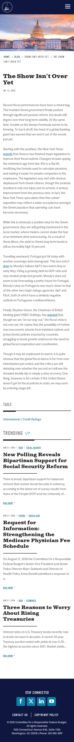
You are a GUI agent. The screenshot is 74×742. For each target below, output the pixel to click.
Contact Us (20, 715)
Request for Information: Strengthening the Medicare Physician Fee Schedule (36, 535)
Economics (31, 600)
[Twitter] (31, 701)
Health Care (34, 515)
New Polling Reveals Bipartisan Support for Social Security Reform (35, 461)
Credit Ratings (32, 419)
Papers (22, 515)
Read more (8, 503)
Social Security (33, 447)
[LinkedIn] (41, 701)
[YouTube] (51, 701)
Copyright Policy (47, 715)
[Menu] (67, 6)
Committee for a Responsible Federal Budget (7, 7)
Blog (21, 447)
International (11, 419)
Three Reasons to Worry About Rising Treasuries (37, 613)
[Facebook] (20, 701)
